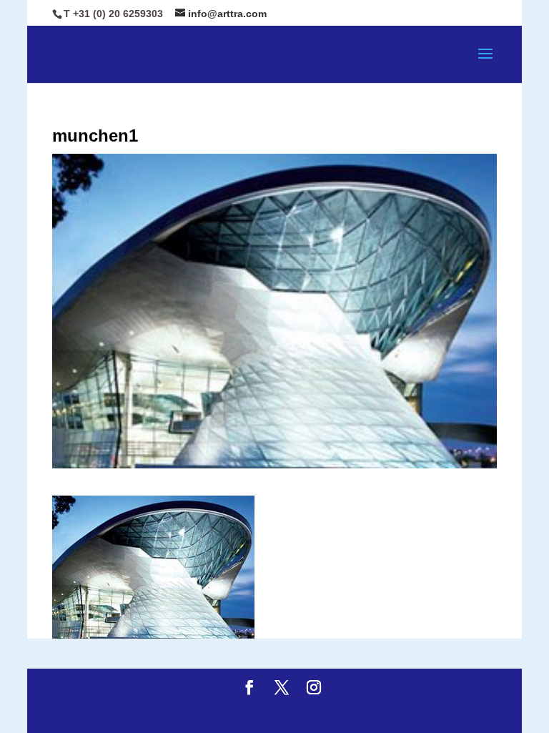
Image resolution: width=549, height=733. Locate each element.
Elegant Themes (237, 712)
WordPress (400, 712)
